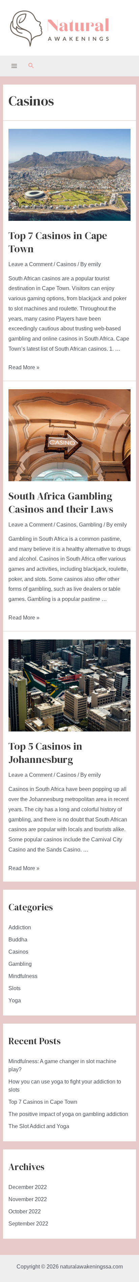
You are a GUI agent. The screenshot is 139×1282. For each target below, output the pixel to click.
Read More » (23, 367)
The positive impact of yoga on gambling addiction (68, 1114)
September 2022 (28, 1224)
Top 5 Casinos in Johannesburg (45, 752)
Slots (14, 988)
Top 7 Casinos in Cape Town (57, 242)
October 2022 (24, 1211)
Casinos (66, 264)
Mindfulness (22, 976)
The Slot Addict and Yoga (38, 1126)
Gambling (90, 525)
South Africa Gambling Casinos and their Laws (60, 502)
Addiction (19, 927)
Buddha (17, 939)
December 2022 (27, 1187)
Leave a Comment (30, 264)
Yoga (14, 1000)
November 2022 (27, 1199)
